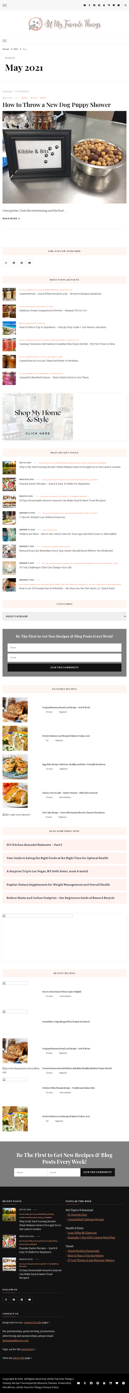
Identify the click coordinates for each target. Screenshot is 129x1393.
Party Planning (71, 496)
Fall (37, 340)
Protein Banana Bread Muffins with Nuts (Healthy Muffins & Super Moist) (77, 1068)
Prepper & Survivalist (61, 290)
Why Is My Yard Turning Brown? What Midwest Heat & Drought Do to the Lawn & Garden (69, 467)
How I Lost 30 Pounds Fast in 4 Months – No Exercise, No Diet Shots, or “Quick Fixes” (67, 588)
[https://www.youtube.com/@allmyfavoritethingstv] (29, 1299)
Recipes (76, 480)
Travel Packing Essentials (83, 1251)
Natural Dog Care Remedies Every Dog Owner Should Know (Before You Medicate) (66, 550)
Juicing (78, 585)
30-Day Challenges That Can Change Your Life (45, 567)
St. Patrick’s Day (77, 1214)
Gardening (61, 463)
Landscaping (80, 463)
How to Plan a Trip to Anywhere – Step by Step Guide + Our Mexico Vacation (62, 327)
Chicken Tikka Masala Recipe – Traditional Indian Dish (68, 1088)
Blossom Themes (47, 1383)
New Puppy (59, 547)
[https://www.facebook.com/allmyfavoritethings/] (13, 1299)
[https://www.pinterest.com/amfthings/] (21, 1299)
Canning (29, 290)
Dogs (34, 98)
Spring (94, 480)
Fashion (53, 530)
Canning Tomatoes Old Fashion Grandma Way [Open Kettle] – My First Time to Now (67, 344)
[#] (6, 262)
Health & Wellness (64, 513)
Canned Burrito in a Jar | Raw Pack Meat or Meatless (48, 360)
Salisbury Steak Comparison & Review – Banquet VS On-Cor (53, 310)
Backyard (44, 463)
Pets (43, 98)
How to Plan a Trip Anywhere (86, 1255)
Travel (41, 323)
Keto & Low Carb (43, 357)
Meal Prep (51, 340)
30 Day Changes (50, 563)
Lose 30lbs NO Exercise (82, 1232)
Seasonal (93, 463)
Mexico (23, 323)
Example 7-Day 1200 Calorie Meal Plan (91, 1237)
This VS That (47, 307)
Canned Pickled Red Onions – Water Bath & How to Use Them (54, 377)
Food (37, 290)
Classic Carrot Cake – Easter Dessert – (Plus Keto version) (70, 793)
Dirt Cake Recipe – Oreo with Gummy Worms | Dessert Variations (73, 812)
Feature (29, 307)
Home (70, 463)
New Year (113, 563)
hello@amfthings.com (16, 1340)
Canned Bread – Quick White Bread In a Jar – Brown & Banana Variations (60, 293)
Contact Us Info (33, 1322)
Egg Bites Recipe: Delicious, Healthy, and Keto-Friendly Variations (73, 764)
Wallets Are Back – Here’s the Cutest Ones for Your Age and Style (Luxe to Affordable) (68, 534)
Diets (51, 513)
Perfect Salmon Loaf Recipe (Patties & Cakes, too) (66, 736)
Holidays (66, 480)
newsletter (27, 1349)
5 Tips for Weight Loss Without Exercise (42, 517)
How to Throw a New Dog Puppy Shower (57, 104)
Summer (102, 463)
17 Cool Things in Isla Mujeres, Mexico (91, 1260)
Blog (24, 98)
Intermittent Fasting (86, 513)
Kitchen (45, 290)
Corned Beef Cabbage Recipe (86, 1219)
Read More (10, 218)
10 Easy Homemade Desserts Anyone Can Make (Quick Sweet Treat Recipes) (62, 500)
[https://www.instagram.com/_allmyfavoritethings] (6, 1299)
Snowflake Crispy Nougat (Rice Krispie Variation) (66, 1022)
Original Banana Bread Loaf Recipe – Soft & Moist (66, 707)
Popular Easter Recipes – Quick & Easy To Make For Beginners (54, 483)
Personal (32, 323)
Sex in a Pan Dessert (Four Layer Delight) (61, 992)
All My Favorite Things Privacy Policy (37, 1387)
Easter (51, 480)
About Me (18, 1358)
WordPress (9, 1387)
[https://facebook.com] (13, 262)
